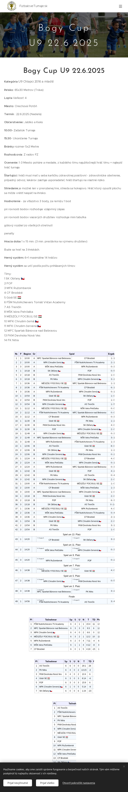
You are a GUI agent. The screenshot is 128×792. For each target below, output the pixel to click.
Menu (120, 6)
